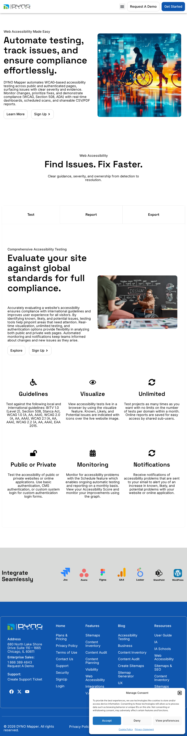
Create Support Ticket (24, 679)
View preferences (167, 720)
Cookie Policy (126, 729)
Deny (137, 720)
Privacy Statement (144, 729)
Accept (107, 720)
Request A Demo (20, 666)
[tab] (31, 215)
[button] (180, 693)
